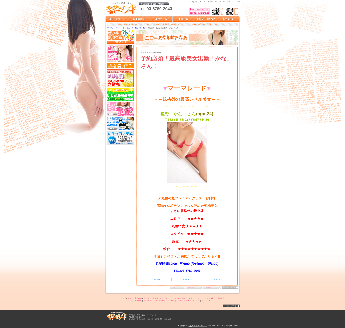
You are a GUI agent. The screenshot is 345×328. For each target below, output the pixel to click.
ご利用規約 (209, 24)
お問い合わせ (178, 24)
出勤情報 (208, 287)
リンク (179, 301)
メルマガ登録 (154, 24)
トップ (122, 28)
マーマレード (112, 28)
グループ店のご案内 (194, 24)
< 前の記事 (156, 279)
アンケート (141, 24)
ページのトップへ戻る (229, 287)
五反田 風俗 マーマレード (198, 326)
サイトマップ (222, 24)
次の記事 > (217, 279)
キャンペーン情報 (126, 24)
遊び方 (146, 298)
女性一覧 (191, 287)
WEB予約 (147, 301)
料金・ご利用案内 (135, 298)
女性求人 (166, 24)
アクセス (172, 298)
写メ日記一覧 (136, 301)
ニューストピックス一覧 (136, 28)
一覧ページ (187, 279)
